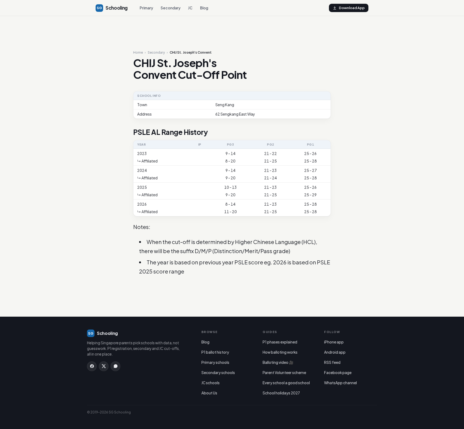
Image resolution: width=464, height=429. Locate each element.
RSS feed (332, 362)
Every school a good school (286, 382)
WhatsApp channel (340, 382)
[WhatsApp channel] (115, 366)
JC (190, 8)
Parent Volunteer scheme (284, 372)
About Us (209, 393)
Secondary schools (218, 372)
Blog (204, 8)
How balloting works (280, 352)
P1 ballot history (215, 352)
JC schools (210, 382)
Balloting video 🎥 (278, 362)
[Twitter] (103, 366)
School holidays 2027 (281, 393)
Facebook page (337, 372)
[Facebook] (92, 366)
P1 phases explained (280, 342)
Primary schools (215, 362)
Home (138, 52)
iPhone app (334, 342)
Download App (352, 8)
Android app (335, 352)
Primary (146, 8)
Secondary (170, 8)
